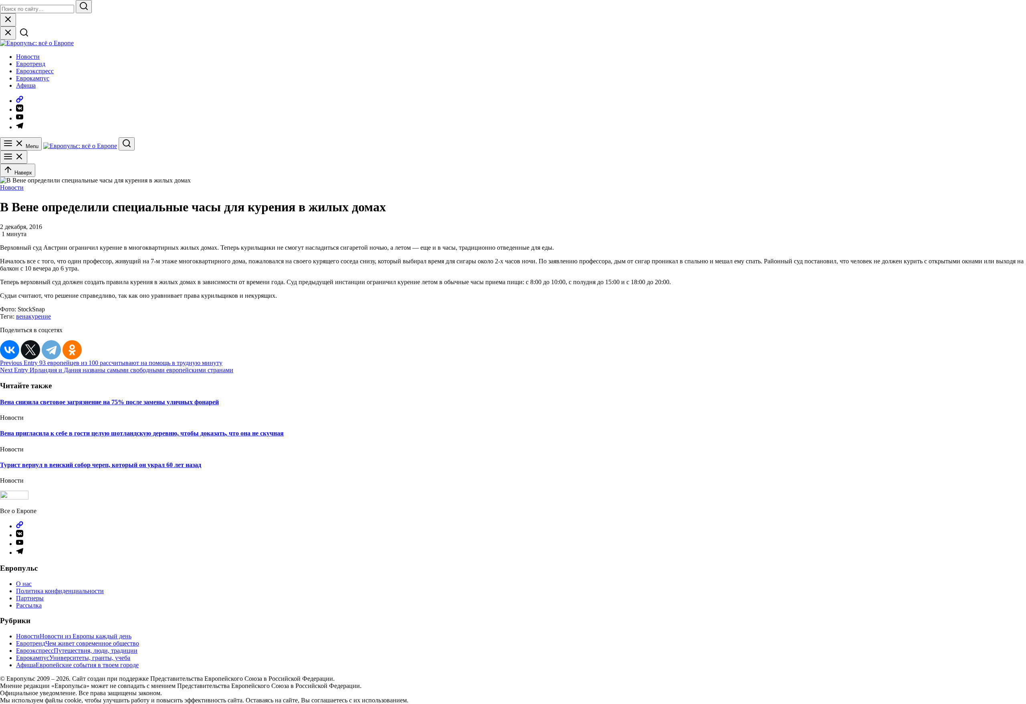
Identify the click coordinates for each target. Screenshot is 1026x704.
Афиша (26, 85)
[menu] (13, 157)
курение (39, 316)
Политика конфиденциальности (60, 591)
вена (22, 316)
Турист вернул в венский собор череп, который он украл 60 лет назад (100, 464)
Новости (28, 56)
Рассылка (29, 605)
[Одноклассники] (72, 349)
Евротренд (30, 63)
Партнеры (30, 598)
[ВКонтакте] (9, 349)
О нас (24, 583)
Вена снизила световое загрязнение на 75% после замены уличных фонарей (109, 402)
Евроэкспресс (35, 71)
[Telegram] (51, 349)
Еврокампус (32, 78)
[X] (30, 349)
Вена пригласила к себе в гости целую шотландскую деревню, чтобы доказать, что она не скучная (142, 433)
